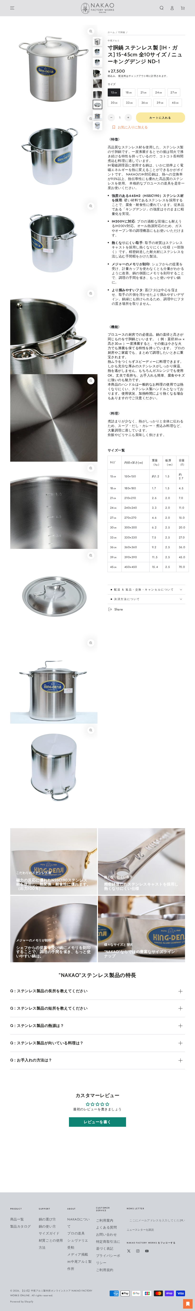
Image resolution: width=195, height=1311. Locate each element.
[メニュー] (12, 8)
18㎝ (129, 93)
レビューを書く (97, 1122)
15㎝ (114, 93)
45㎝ (175, 104)
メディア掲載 (77, 1254)
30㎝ (114, 104)
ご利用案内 (104, 1220)
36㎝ (144, 104)
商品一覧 (17, 1219)
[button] (161, 8)
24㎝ (158, 93)
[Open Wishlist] (188, 1304)
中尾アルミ (114, 40)
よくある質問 (106, 1227)
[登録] (182, 1220)
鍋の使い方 (47, 1226)
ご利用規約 (104, 1269)
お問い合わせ (106, 1234)
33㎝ (129, 104)
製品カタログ (20, 1226)
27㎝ (173, 93)
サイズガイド (49, 1233)
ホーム (111, 32)
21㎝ (143, 93)
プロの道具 (76, 1233)
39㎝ (159, 104)
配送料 (122, 76)
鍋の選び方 (47, 1219)
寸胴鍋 (121, 32)
